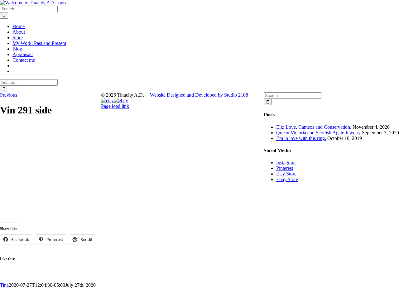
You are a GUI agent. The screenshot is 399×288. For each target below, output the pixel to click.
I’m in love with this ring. (301, 138)
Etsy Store (286, 173)
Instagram (286, 162)
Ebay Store (287, 179)
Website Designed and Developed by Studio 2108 (199, 95)
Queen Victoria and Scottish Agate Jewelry (318, 132)
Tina (4, 285)
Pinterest (284, 168)
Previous (8, 95)
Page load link (115, 106)
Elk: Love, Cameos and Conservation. (313, 127)
